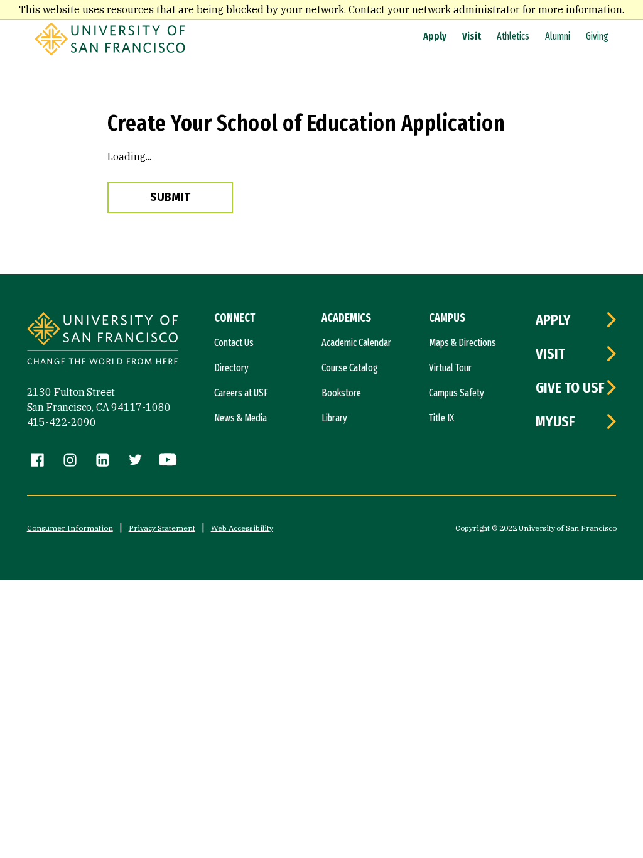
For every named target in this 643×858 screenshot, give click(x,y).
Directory (231, 368)
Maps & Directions (462, 343)
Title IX (441, 418)
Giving (597, 36)
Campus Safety (456, 393)
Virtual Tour (450, 368)
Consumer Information (70, 528)
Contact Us (234, 343)
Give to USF (570, 387)
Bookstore (341, 393)
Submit (170, 197)
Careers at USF (241, 393)
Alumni (557, 36)
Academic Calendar (356, 343)
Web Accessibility (242, 528)
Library (334, 418)
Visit (471, 36)
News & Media (240, 418)
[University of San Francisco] (110, 52)
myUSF (555, 421)
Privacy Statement (162, 528)
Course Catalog (350, 368)
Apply (434, 36)
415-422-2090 (61, 422)
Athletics (513, 36)
